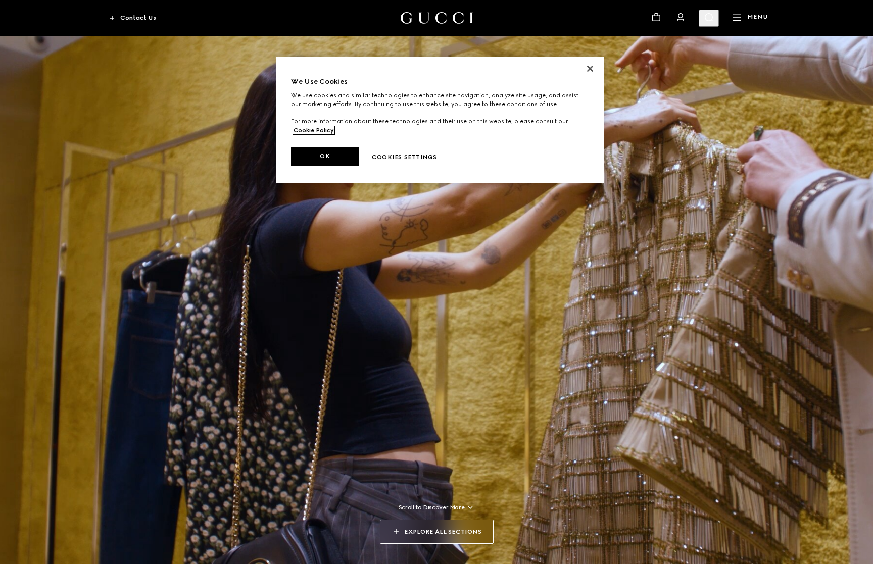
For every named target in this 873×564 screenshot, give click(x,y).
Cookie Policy (314, 130)
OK (325, 156)
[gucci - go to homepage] (437, 18)
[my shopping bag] (656, 17)
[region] (440, 120)
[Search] (709, 18)
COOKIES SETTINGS (404, 157)
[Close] (590, 69)
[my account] (680, 17)
